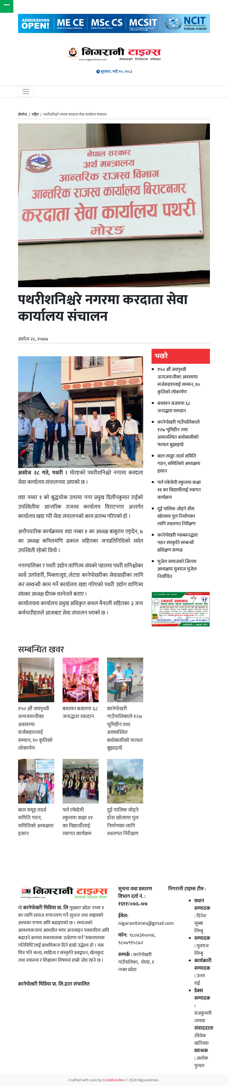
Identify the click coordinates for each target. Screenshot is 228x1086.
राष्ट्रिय (35, 115)
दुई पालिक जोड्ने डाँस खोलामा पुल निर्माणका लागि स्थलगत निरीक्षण (176, 516)
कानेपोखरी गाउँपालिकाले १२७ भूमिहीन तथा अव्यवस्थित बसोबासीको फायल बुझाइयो (178, 433)
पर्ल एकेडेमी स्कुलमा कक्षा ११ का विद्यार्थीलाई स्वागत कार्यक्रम (179, 490)
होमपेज (22, 115)
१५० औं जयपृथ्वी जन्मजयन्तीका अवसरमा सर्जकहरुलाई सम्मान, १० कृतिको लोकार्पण (178, 380)
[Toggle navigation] (26, 91)
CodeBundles (114, 1080)
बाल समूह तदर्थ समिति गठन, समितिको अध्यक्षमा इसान (178, 463)
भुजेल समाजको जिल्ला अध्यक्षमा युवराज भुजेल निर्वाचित (177, 569)
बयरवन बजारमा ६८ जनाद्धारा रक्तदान (173, 407)
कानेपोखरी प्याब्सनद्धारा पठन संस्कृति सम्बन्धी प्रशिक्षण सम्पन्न (177, 542)
